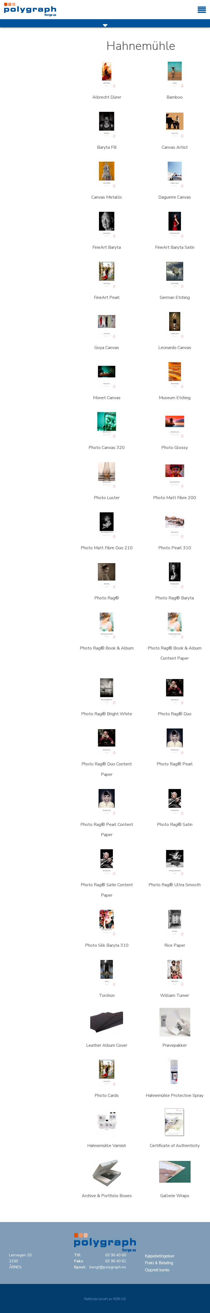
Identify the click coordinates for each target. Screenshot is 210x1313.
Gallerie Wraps (174, 1196)
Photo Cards (107, 1095)
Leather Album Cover (106, 1045)
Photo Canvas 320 (107, 448)
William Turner (174, 995)
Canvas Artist (175, 147)
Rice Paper (174, 945)
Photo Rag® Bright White (106, 714)
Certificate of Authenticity (175, 1146)
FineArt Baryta (106, 247)
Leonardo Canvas (174, 348)
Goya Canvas (106, 348)
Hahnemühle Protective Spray (174, 1095)
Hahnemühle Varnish (106, 1146)
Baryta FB (106, 147)
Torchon (107, 995)
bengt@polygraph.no (107, 1267)
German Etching (175, 297)
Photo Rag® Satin (174, 825)
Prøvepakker (174, 1045)
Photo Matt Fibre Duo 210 (107, 548)
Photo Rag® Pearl (175, 764)
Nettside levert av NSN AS (105, 1299)
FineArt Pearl (107, 297)
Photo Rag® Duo (174, 714)
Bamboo (175, 97)
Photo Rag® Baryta (174, 598)
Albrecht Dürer (106, 97)
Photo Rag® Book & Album (107, 648)
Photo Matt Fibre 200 (174, 498)
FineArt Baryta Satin (174, 247)
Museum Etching (175, 398)
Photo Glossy (174, 448)
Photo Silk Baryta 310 (107, 945)
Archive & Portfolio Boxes (107, 1196)
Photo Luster (106, 498)
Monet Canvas (107, 398)
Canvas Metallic (106, 197)
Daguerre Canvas (174, 197)
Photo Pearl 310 (174, 548)
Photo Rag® (106, 598)
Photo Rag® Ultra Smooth (174, 885)
